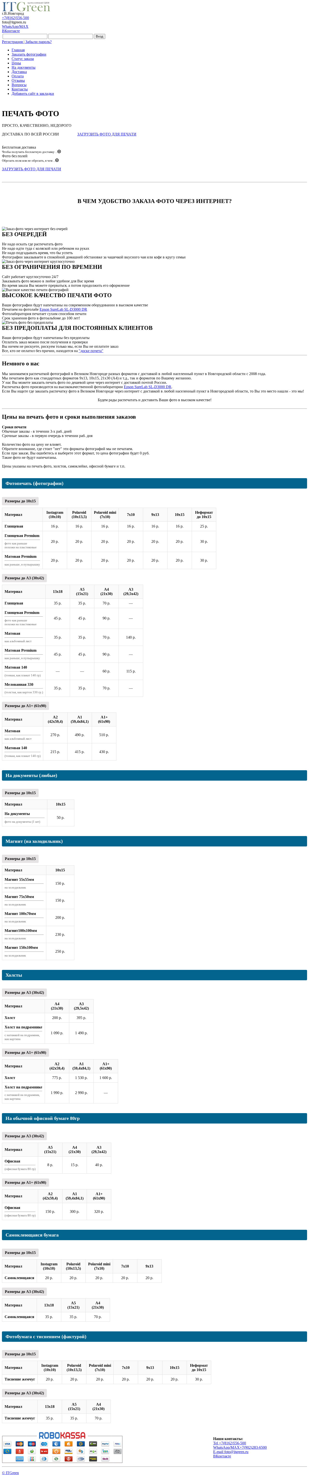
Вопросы (19, 85)
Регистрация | (13, 42)
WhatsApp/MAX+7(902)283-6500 (240, 1447)
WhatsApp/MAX (15, 26)
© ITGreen (10, 1473)
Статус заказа (23, 59)
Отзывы (18, 80)
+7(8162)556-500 (15, 18)
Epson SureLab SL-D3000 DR (63, 309)
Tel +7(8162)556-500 (229, 1443)
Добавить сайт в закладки (33, 93)
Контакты (20, 89)
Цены (16, 63)
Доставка (19, 72)
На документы (23, 67)
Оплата (18, 76)
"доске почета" (91, 351)
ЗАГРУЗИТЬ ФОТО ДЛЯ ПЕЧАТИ (106, 134)
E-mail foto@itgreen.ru (230, 1452)
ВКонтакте (11, 31)
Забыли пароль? (38, 42)
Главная (18, 50)
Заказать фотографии (29, 54)
